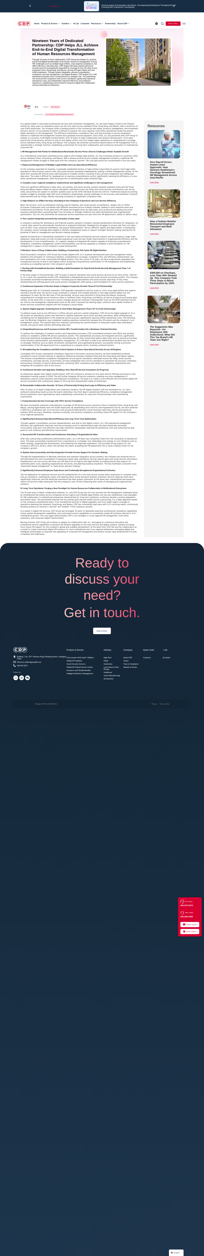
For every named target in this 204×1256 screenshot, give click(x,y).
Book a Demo (173, 23)
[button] (30, 5)
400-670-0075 (186, 906)
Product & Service (49, 24)
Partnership (110, 24)
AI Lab (76, 24)
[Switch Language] (156, 23)
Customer (85, 24)
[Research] (162, 23)
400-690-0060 (186, 917)
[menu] (184, 23)
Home (36, 24)
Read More (162, 6)
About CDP (122, 24)
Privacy (154, 704)
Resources (96, 24)
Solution (65, 24)
